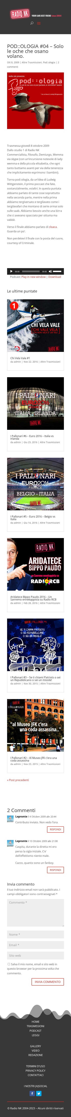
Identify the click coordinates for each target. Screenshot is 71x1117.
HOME (35, 1022)
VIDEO (35, 1050)
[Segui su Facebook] (32, 1093)
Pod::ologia (49, 62)
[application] (35, 271)
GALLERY (35, 1046)
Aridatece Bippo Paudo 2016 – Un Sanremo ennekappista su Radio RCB (33, 598)
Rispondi (55, 829)
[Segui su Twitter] (38, 1093)
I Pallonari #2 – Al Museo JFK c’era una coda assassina (33, 759)
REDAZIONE (35, 1055)
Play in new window (33, 277)
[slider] (57, 271)
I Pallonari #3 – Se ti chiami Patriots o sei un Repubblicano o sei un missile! (35, 679)
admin (17, 361)
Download (54, 277)
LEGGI (35, 1035)
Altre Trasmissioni (32, 62)
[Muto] (50, 271)
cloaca (53, 227)
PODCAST (35, 1031)
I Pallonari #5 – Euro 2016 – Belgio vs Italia (32, 518)
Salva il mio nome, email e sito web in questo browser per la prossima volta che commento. (33, 968)
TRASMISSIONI (35, 1026)
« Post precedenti (18, 780)
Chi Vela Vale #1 (20, 358)
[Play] (11, 271)
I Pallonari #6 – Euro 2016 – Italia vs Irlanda (32, 437)
